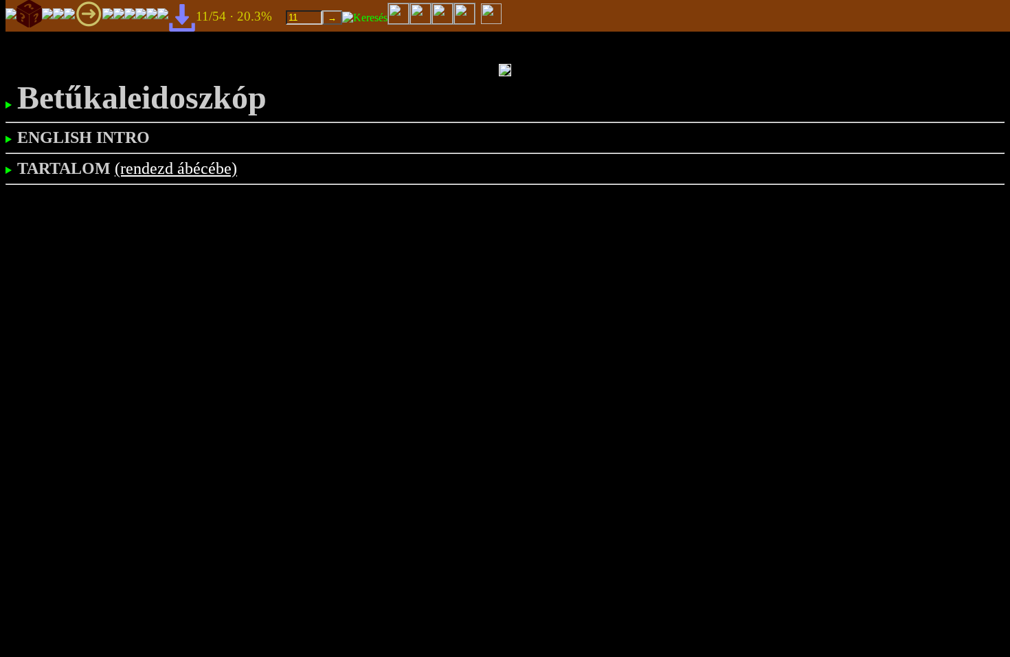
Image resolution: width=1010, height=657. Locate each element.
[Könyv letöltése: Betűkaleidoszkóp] (182, 17)
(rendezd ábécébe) (176, 168)
